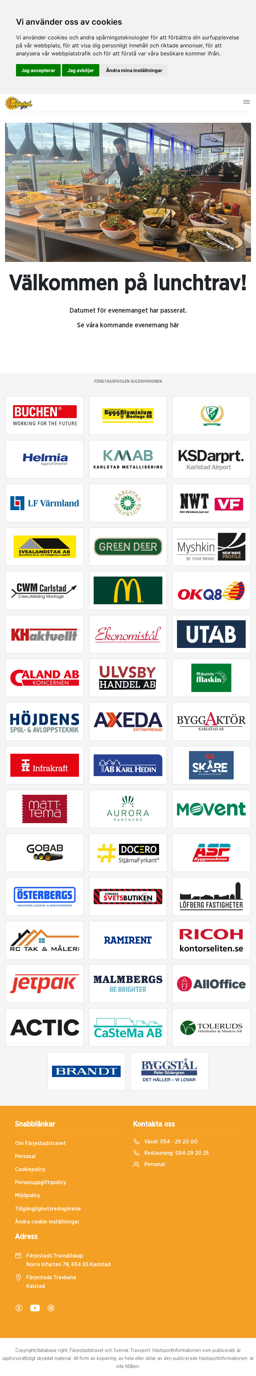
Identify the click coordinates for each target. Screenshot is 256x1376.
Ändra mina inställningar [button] (134, 70)
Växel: (170, 1141)
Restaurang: (176, 1153)
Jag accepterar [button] (38, 70)
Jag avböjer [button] (80, 70)
